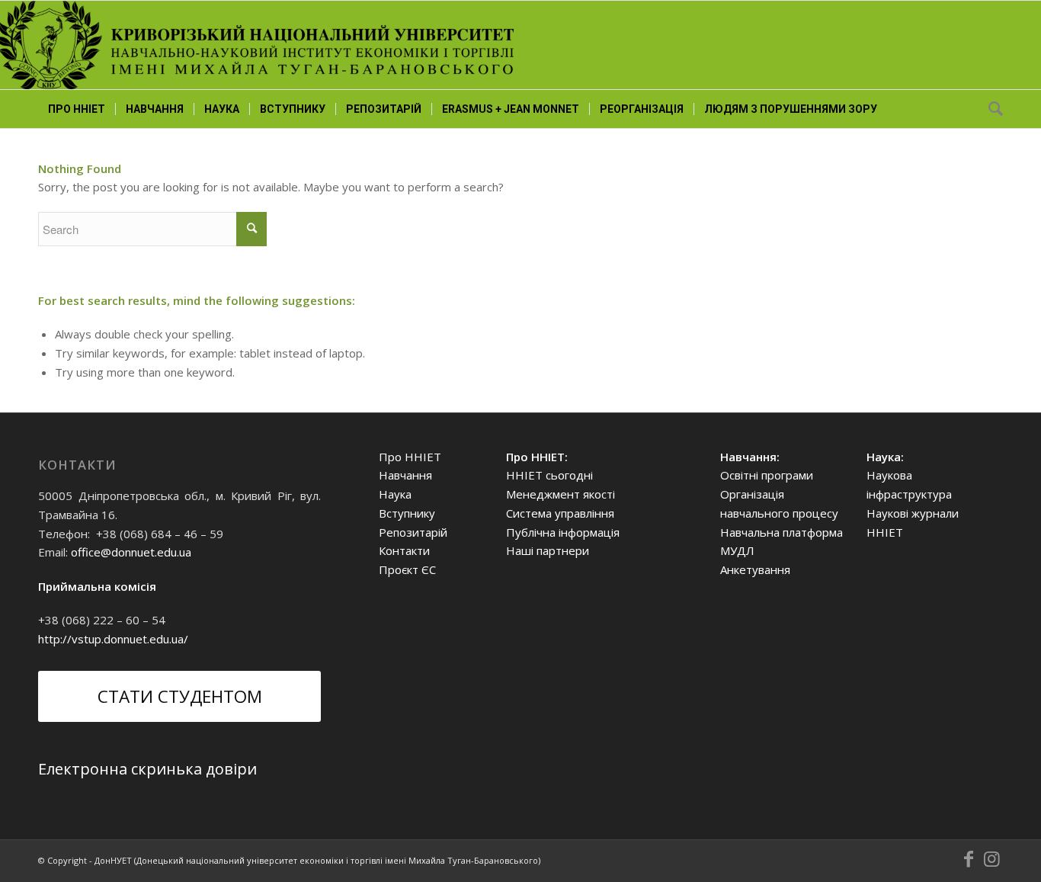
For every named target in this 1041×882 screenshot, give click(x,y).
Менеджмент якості (560, 494)
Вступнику (407, 513)
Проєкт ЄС (407, 569)
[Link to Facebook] (968, 859)
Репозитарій (413, 532)
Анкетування (755, 569)
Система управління (560, 513)
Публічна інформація (563, 532)
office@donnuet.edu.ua (131, 552)
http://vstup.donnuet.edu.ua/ (113, 638)
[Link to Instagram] (991, 859)
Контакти (404, 550)
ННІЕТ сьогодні (549, 475)
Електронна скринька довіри (147, 769)
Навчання (405, 475)
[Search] (991, 109)
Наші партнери (547, 550)
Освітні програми (766, 475)
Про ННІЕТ (410, 456)
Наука (395, 494)
